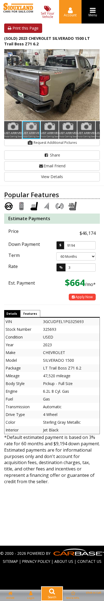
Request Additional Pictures (55, 142)
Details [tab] (11, 314)
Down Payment (24, 244)
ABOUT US (63, 561)
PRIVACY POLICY (36, 561)
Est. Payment (21, 283)
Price (13, 231)
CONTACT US (89, 561)
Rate (13, 266)
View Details (52, 176)
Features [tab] (30, 314)
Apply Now (84, 297)
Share (54, 155)
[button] (94, 54)
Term (14, 255)
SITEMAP (10, 561)
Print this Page (25, 28)
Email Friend (54, 165)
